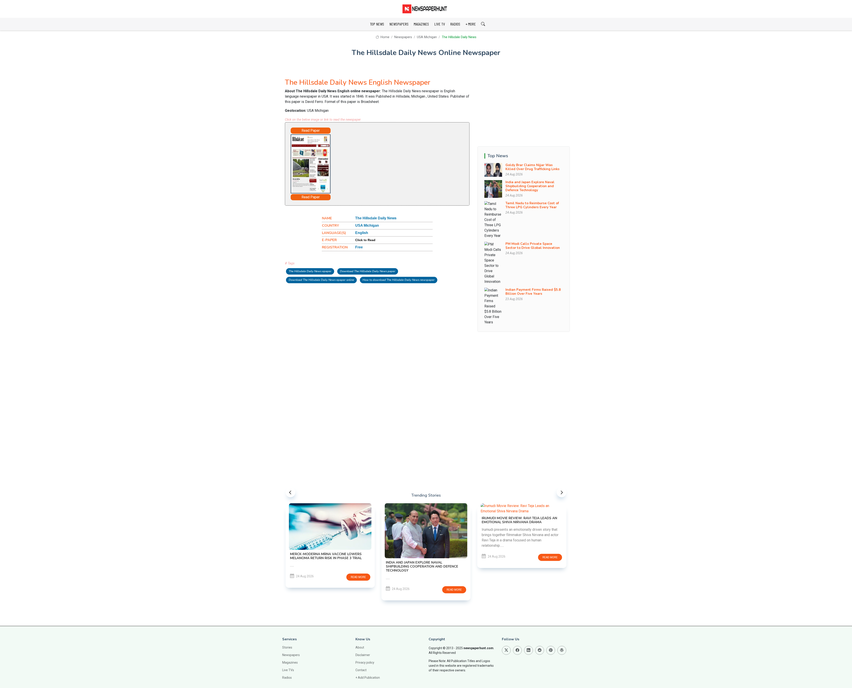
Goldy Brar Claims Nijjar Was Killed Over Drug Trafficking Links (532, 167)
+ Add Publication (367, 677)
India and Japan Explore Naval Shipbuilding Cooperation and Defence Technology (529, 186)
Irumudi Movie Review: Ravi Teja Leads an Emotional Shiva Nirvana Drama (519, 520)
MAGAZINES (421, 24)
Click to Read (365, 240)
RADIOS (455, 24)
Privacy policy (364, 662)
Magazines (290, 662)
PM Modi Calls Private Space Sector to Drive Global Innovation (532, 246)
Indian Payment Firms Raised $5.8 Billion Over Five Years (533, 291)
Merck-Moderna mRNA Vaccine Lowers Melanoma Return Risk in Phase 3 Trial (326, 556)
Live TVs (288, 670)
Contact (361, 670)
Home (384, 37)
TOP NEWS (377, 24)
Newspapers (403, 37)
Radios (287, 677)
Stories (287, 647)
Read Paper (311, 130)
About (359, 647)
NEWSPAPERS (398, 24)
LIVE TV (439, 24)
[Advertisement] (389, 163)
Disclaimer (362, 655)
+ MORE (470, 24)
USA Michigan (427, 37)
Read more (358, 577)
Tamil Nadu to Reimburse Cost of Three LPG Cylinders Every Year (532, 205)
